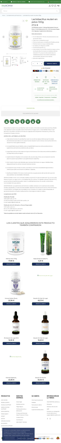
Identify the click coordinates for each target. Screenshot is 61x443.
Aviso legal (19, 402)
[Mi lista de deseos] (52, 6)
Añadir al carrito (52, 63)
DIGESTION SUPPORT (7, 425)
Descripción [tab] (31, 108)
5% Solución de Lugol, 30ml (11, 338)
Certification (19, 419)
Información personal (37, 400)
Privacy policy (22, 438)
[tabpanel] (15, 36)
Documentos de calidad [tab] (30, 113)
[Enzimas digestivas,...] (28, 351)
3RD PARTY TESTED (21, 422)
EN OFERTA (4, 423)
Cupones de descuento (37, 409)
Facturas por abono (37, 405)
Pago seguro (19, 406)
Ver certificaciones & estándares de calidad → (45, 99)
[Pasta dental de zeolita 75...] (57, 232)
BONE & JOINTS (5, 402)
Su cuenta (35, 396)
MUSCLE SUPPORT (6, 405)
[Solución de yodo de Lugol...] (57, 272)
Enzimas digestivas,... (11, 377)
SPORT (3, 416)
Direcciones (35, 407)
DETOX (3, 418)
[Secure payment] (45, 71)
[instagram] (50, 418)
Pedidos (34, 402)
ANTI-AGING (4, 400)
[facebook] (47, 418)
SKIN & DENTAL (5, 411)
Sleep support (4, 413)
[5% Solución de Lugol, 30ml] (28, 312)
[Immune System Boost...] (28, 272)
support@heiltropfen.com (53, 413)
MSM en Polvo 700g (11, 258)
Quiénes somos (20, 404)
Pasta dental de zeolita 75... (40, 258)
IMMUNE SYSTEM (5, 421)
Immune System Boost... (11, 298)
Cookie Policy (19, 417)
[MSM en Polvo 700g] (28, 232)
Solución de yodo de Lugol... (40, 298)
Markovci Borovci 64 (52, 406)
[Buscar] (57, 11)
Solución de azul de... (40, 377)
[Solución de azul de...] (57, 351)
